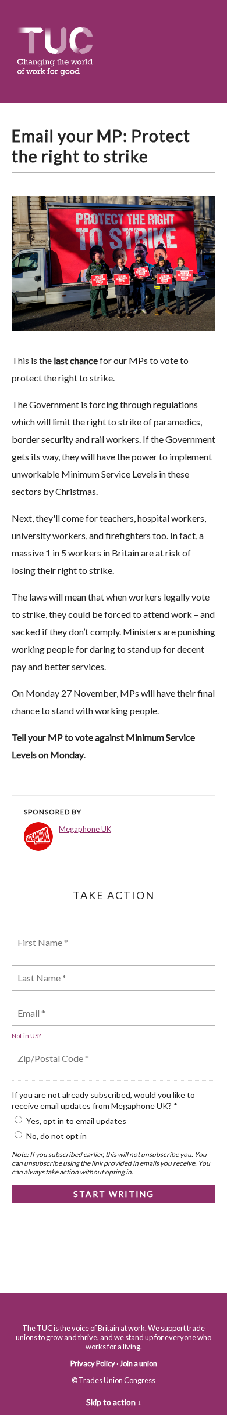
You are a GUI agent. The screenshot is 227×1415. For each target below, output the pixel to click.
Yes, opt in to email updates (76, 1121)
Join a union (138, 1363)
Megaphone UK (85, 829)
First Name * (40, 935)
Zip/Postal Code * (50, 1051)
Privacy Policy (92, 1363)
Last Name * (40, 970)
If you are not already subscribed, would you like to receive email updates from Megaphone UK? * (103, 1100)
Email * (31, 1006)
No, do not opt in (56, 1136)
